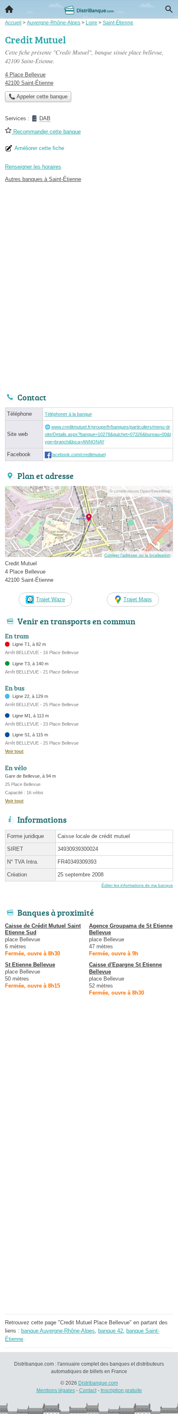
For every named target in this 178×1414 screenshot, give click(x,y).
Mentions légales (55, 1390)
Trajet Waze (50, 599)
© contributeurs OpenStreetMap (140, 491)
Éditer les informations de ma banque (137, 885)
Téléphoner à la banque (68, 414)
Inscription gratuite (121, 1390)
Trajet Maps (137, 599)
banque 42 (110, 1331)
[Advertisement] (89, 285)
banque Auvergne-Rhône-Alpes (58, 1331)
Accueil (9, 9)
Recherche (169, 9)
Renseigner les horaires (33, 167)
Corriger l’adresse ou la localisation (137, 555)
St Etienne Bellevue (30, 965)
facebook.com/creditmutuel (78, 454)
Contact (87, 1390)
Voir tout (14, 751)
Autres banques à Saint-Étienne (43, 179)
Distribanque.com (98, 1383)
